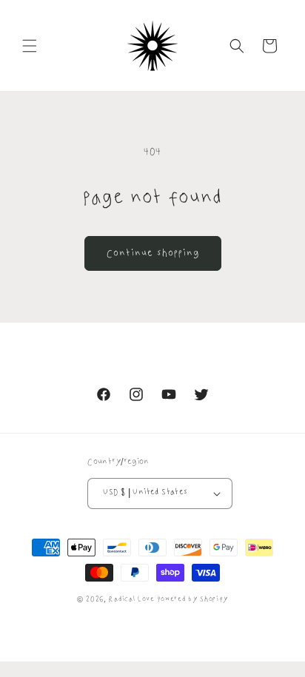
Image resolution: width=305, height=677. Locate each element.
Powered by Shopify (193, 599)
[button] (29, 46)
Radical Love (131, 599)
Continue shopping (153, 254)
